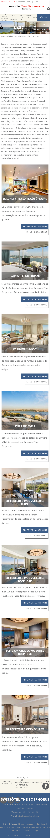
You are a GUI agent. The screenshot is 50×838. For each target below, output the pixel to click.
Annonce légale (7, 827)
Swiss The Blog (29, 17)
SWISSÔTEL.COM (8, 2)
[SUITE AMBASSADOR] (25, 333)
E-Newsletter (30, 782)
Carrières (41, 824)
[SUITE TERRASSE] (25, 410)
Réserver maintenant (35, 226)
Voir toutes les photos (36, 29)
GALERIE (36, 17)
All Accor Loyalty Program (4, 17)
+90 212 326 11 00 (29, 812)
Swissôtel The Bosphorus (28, 2)
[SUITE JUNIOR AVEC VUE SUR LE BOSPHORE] (25, 637)
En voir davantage (36, 232)
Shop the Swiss (22, 17)
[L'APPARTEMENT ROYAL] (25, 260)
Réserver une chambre (43, 19)
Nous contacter (26, 824)
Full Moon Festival (14, 17)
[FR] (47, 8)
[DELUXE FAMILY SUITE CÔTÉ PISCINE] (25, 183)
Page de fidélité (7, 782)
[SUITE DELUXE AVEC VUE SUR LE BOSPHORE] (25, 564)
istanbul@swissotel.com (28, 816)
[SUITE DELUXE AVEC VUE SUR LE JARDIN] (25, 487)
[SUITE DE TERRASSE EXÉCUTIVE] (25, 714)
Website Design (31, 831)
